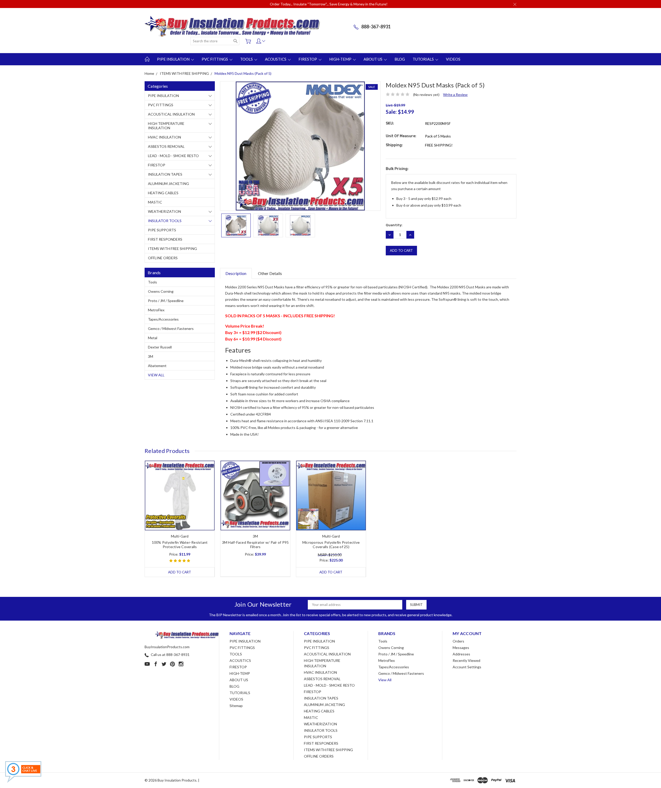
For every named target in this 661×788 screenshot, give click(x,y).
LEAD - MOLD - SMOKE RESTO (173, 155)
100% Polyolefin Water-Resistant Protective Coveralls (180, 544)
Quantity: (394, 225)
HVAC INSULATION (164, 137)
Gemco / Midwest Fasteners (171, 328)
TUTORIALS (424, 59)
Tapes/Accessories (163, 319)
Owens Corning (161, 291)
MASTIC (155, 202)
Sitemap (236, 705)
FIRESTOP (308, 59)
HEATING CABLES (163, 193)
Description (235, 273)
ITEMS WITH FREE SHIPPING (172, 248)
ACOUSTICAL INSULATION (171, 114)
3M (150, 356)
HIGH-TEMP (340, 59)
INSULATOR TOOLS (165, 220)
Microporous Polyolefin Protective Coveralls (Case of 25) (331, 544)
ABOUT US (373, 59)
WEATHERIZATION (164, 211)
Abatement (157, 365)
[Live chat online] (23, 772)
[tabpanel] (180, 518)
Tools (152, 282)
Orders (458, 641)
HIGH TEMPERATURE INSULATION (166, 125)
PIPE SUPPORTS (162, 230)
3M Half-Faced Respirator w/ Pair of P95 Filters (255, 544)
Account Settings (467, 667)
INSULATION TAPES (165, 174)
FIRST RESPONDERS (165, 239)
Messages (461, 647)
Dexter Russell (160, 347)
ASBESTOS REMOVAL (166, 146)
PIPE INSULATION (173, 59)
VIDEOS (453, 59)
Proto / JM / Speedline (166, 300)
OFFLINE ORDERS (163, 258)
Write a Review (455, 94)
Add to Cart (179, 572)
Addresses (461, 654)
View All (156, 375)
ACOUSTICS (276, 59)
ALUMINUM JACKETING (168, 183)
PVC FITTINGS (215, 59)
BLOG (400, 59)
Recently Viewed (466, 660)
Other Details (270, 273)
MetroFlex (156, 310)
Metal (152, 338)
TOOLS (247, 59)
